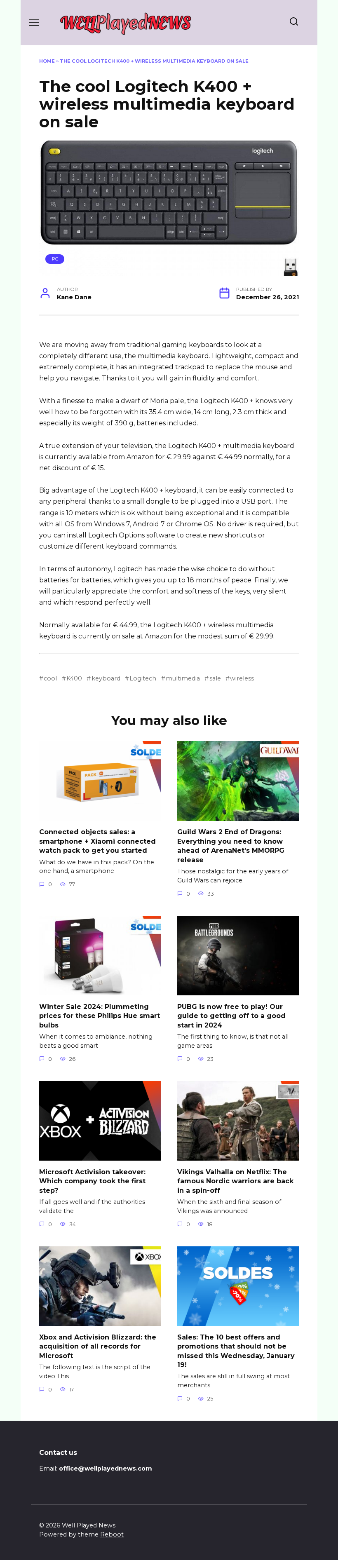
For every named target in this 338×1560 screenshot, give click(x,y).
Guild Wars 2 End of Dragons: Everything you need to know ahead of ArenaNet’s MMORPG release (230, 845)
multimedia (183, 678)
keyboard (106, 678)
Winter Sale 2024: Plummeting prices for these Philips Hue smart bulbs (99, 1015)
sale (215, 678)
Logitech (142, 678)
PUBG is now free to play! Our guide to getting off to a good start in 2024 (231, 1015)
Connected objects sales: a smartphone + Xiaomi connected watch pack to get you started (97, 841)
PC (55, 259)
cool (50, 678)
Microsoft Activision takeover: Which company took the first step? (92, 1181)
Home (47, 61)
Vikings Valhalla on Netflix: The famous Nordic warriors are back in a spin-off (235, 1181)
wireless (242, 678)
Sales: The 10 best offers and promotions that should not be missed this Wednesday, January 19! (236, 1350)
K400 (74, 678)
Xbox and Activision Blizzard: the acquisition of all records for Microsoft (97, 1346)
